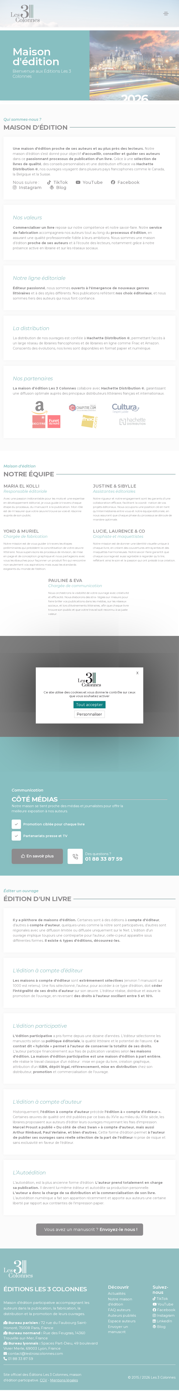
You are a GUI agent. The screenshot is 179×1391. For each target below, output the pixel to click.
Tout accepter (89, 705)
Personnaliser (89, 714)
